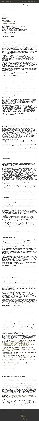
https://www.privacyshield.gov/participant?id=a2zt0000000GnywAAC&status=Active (15, 345)
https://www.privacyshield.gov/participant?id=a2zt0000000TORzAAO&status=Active (18, 357)
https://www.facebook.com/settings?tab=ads (9, 344)
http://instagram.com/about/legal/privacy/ (10, 353)
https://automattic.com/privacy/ (31, 302)
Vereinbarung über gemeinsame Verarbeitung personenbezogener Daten (22, 341)
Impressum (22, 418)
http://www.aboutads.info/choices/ (7, 192)
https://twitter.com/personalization (28, 356)
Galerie (29, 1)
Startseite (21, 412)
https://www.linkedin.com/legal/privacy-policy (9, 363)
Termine (35, 1)
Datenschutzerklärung (23, 419)
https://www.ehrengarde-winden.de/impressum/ (9, 23)
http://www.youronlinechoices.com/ (25, 192)
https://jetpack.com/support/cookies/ (19, 303)
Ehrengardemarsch (24, 1)
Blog (19, 1)
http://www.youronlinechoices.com (23, 344)
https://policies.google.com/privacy (15, 348)
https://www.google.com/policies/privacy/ (28, 396)
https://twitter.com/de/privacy (14, 356)
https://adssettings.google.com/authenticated (9, 349)
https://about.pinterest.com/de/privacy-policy (9, 360)
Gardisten (32, 1)
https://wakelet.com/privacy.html (10, 371)
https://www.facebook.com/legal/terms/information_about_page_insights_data (14, 343)
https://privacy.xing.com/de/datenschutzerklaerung (10, 368)
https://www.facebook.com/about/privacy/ (16, 342)
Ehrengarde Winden (6, 1)
